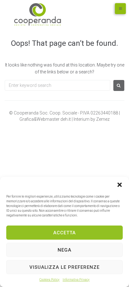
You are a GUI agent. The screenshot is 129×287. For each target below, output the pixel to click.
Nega (64, 250)
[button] (119, 185)
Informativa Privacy (76, 279)
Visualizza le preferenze (64, 267)
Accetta (64, 233)
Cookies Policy (49, 279)
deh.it (66, 119)
